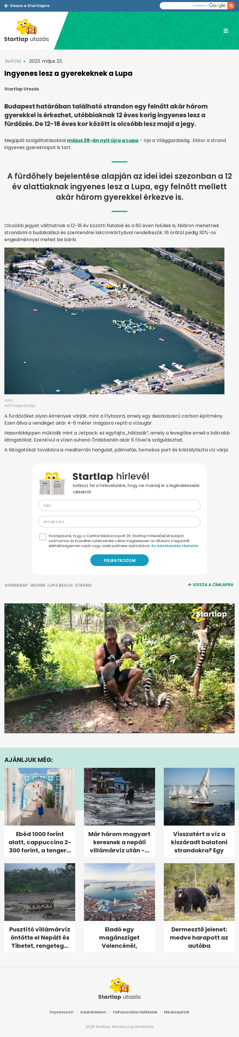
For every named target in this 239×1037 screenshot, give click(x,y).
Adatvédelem (93, 1012)
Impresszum (61, 1012)
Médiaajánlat (176, 1012)
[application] (119, 668)
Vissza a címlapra (213, 585)
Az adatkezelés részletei (174, 545)
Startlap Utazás (21, 89)
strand (83, 585)
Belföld (13, 61)
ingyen (37, 585)
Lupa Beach (60, 585)
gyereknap (16, 585)
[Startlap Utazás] (29, 31)
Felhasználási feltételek (135, 1012)
